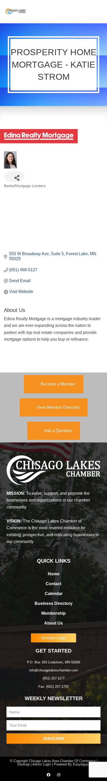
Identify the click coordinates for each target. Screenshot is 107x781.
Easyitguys (81, 764)
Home (53, 574)
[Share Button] (14, 176)
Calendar (54, 593)
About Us (53, 623)
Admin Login (41, 764)
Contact (53, 584)
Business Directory (53, 603)
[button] (98, 12)
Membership (53, 613)
